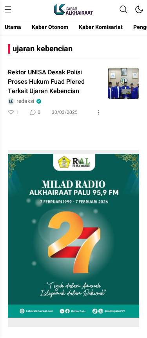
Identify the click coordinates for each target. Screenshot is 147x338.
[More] (98, 112)
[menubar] (8, 9)
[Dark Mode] (139, 9)
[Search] (123, 9)
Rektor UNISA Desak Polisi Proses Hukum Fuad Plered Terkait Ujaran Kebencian (46, 82)
